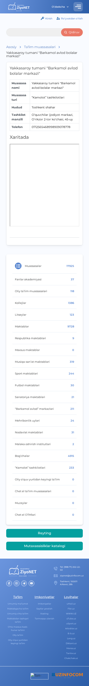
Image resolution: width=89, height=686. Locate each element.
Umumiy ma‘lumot (18, 603)
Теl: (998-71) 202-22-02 (70, 568)
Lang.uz (71, 638)
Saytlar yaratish (44, 608)
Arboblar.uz (71, 628)
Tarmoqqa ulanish (44, 618)
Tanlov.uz (71, 653)
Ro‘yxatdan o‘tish (72, 18)
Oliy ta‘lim (18, 635)
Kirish (48, 18)
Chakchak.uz (71, 658)
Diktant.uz (71, 643)
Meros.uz (71, 648)
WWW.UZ (71, 613)
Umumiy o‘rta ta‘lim (17, 613)
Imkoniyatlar (44, 603)
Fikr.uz (71, 608)
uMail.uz (71, 603)
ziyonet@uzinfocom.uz (72, 575)
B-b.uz (71, 633)
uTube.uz (71, 618)
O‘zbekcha (58, 6)
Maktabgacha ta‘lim (18, 608)
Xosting (44, 613)
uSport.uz (71, 623)
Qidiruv (74, 32)
